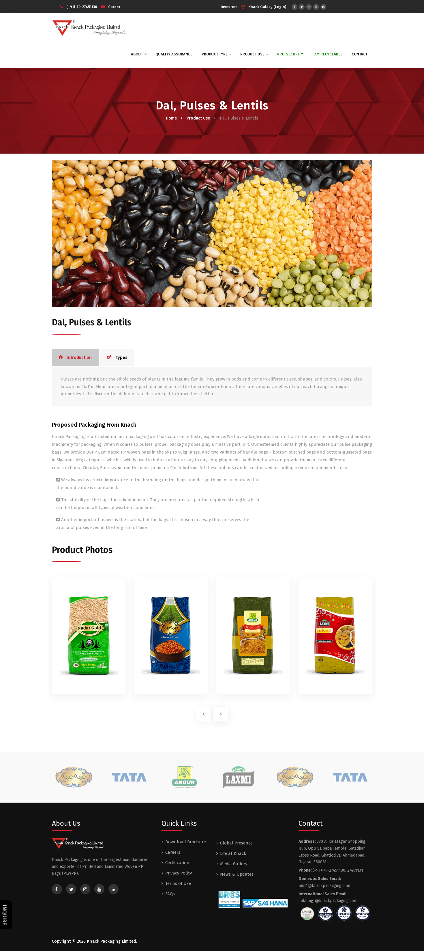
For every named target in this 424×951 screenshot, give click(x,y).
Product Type (215, 54)
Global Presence (236, 843)
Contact (359, 54)
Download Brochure (185, 841)
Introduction (78, 357)
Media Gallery (233, 863)
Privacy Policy (178, 873)
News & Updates (237, 874)
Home (171, 118)
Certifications (178, 862)
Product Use (252, 54)
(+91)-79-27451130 (81, 7)
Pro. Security (290, 54)
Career (113, 7)
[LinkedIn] (323, 7)
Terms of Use (178, 883)
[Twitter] (302, 7)
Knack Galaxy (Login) (267, 7)
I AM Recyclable (327, 54)
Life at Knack (233, 853)
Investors (229, 7)
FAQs (170, 893)
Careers (172, 852)
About (137, 54)
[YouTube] (316, 7)
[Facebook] (294, 7)
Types (120, 357)
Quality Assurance (173, 54)
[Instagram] (309, 7)
